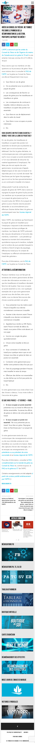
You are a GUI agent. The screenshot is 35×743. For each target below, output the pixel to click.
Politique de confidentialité (14, 732)
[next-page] (18, 540)
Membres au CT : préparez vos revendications (6, 530)
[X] (8, 44)
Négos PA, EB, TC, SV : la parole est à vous (17, 530)
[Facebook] (3, 44)
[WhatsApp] (16, 44)
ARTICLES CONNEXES (17, 518)
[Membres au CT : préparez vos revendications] (7, 524)
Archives (26, 732)
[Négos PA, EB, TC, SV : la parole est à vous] (17, 524)
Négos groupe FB (6, 484)
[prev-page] (16, 540)
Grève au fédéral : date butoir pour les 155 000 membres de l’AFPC (9, 501)
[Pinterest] (12, 44)
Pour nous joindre (17, 736)
